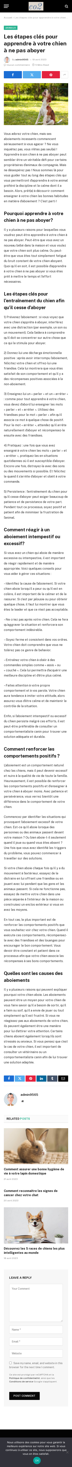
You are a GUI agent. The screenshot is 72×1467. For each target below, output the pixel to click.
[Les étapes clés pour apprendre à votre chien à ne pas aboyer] (36, 104)
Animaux (10, 28)
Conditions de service (21, 1381)
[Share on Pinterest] (51, 74)
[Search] (66, 6)
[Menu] (6, 6)
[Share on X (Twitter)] (32, 74)
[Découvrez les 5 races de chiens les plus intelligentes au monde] (36, 1225)
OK (37, 1460)
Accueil (8, 17)
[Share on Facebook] (13, 74)
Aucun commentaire (18, 65)
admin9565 (21, 59)
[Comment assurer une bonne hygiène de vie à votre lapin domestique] (36, 1146)
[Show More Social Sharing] (64, 74)
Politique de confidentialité (24, 1378)
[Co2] (36, 6)
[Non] (67, 1452)
